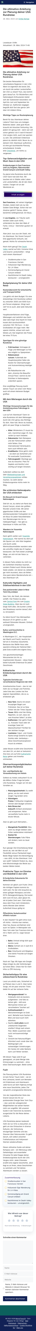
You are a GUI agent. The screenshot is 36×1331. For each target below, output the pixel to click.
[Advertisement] (18, 30)
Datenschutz (22, 1323)
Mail (26, 1321)
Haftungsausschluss (11, 1325)
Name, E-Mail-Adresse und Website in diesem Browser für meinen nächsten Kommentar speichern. (17, 1288)
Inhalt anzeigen (18, 195)
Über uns (19, 1328)
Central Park (12, 601)
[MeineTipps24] (2, 2)
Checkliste (11, 151)
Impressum (12, 1323)
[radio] (9, 1221)
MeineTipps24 (21, 1319)
